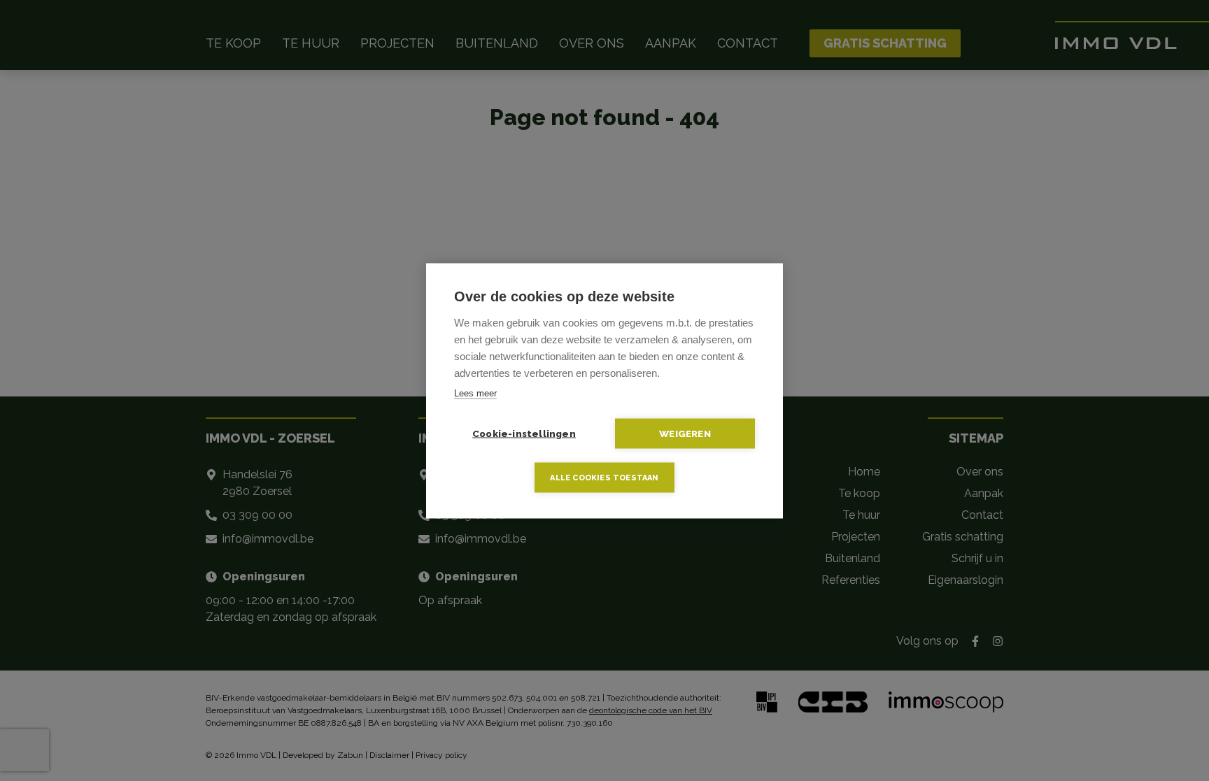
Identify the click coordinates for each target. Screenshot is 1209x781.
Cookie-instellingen (524, 432)
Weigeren (685, 432)
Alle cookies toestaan (604, 477)
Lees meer (475, 392)
